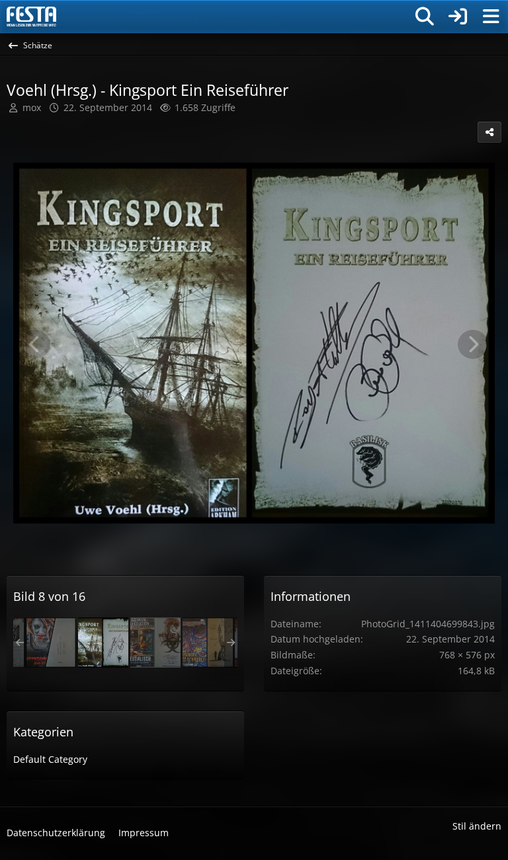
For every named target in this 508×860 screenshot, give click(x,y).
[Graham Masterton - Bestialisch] (155, 642)
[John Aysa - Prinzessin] (51, 642)
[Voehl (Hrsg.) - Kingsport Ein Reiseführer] (103, 642)
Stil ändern (476, 826)
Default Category (50, 759)
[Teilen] (489, 132)
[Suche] (424, 16)
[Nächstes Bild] (473, 344)
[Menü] (491, 16)
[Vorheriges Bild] (35, 344)
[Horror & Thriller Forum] (31, 16)
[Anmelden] (457, 16)
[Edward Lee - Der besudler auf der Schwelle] (208, 642)
